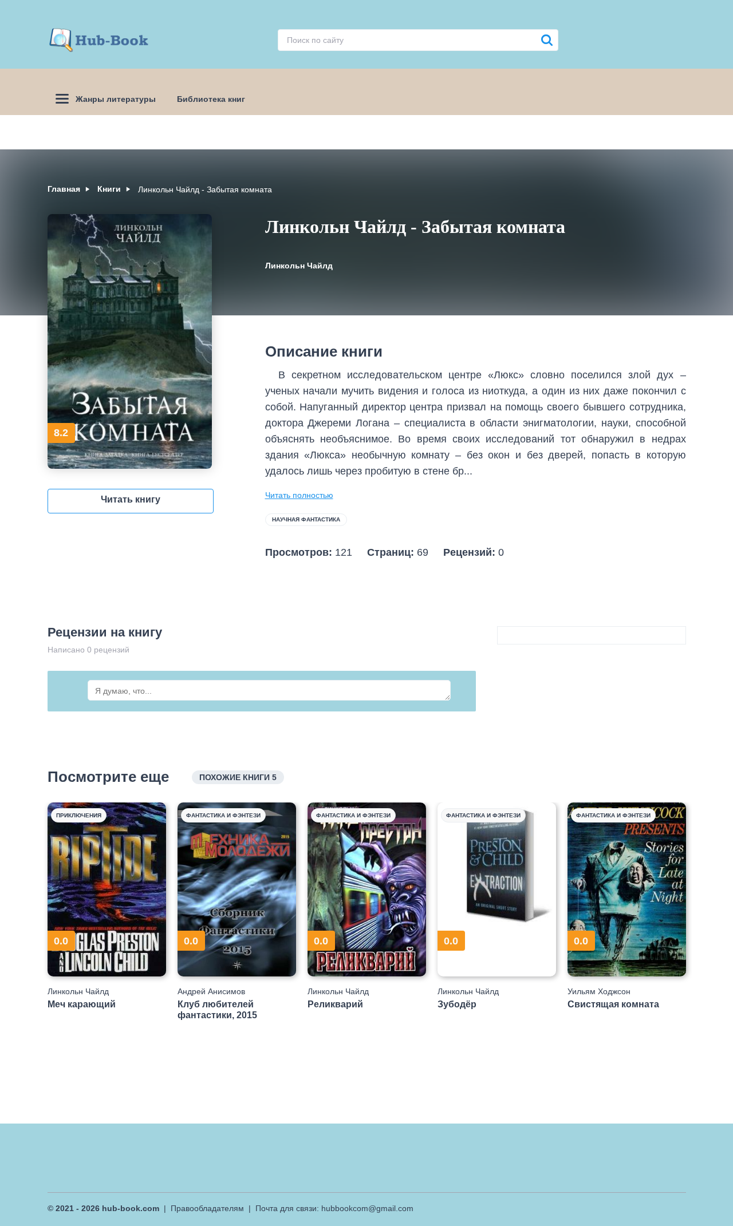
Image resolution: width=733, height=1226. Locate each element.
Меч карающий (82, 1004)
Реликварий (335, 1004)
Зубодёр (457, 1004)
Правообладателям (207, 1208)
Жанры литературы (116, 99)
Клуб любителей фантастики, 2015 (217, 1009)
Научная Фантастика (306, 519)
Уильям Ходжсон (599, 991)
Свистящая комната (613, 1004)
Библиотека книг (211, 99)
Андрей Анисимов (211, 991)
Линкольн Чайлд (299, 265)
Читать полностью (299, 495)
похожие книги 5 (238, 777)
